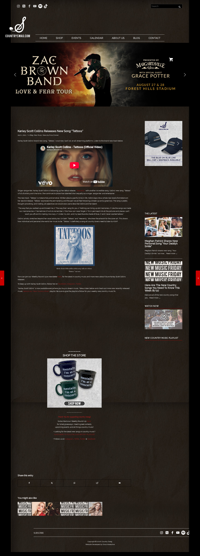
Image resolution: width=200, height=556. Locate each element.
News (45, 135)
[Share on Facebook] (29, 482)
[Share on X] (52, 482)
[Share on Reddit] (97, 482)
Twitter (78, 284)
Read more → (171, 253)
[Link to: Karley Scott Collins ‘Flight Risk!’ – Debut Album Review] (95, 509)
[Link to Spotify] (40, 6)
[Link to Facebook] (29, 6)
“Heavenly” (80, 191)
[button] (100, 75)
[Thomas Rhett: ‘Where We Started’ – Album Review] (2, 278)
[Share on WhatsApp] (74, 482)
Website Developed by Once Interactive (100, 544)
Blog (31, 135)
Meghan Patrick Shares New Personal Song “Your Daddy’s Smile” (161, 243)
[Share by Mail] (119, 482)
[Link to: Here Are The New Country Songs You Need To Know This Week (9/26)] (67, 509)
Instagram (71, 284)
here (59, 277)
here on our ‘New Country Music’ (36, 291)
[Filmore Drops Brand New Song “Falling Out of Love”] (198, 278)
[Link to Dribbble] (46, 6)
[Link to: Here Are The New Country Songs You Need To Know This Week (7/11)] (81, 509)
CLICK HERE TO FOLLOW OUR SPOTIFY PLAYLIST (74, 434)
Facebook (62, 284)
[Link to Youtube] (35, 6)
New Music (38, 135)
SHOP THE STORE (74, 355)
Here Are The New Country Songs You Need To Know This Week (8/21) (162, 288)
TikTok (76, 439)
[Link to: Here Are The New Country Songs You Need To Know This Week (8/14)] (24, 509)
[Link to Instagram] (18, 6)
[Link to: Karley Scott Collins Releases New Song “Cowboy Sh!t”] (53, 509)
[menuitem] (43, 38)
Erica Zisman (54, 135)
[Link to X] (24, 6)
